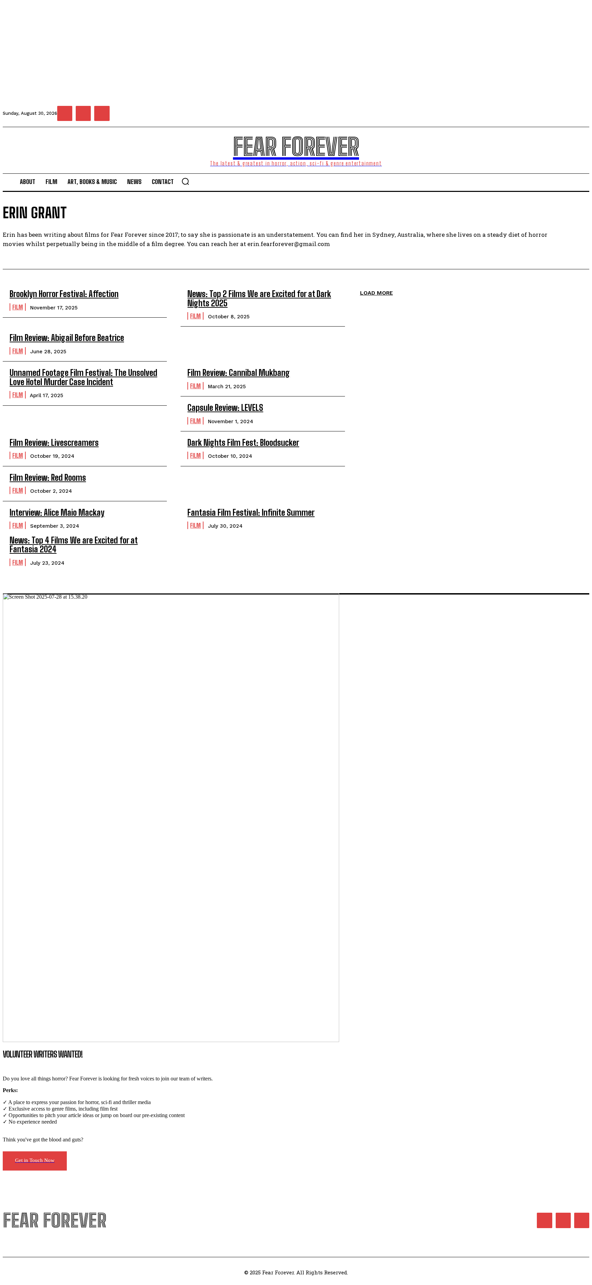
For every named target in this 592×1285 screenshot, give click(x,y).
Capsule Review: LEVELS (225, 408)
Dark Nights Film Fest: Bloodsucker (243, 443)
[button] (185, 181)
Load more (376, 293)
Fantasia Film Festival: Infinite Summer (250, 512)
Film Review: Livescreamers (54, 443)
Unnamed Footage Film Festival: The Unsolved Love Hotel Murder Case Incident (83, 377)
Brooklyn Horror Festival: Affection (64, 294)
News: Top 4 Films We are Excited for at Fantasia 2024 (74, 544)
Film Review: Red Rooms (48, 477)
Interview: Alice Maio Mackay (57, 512)
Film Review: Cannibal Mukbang (238, 373)
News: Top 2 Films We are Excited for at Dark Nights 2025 (259, 298)
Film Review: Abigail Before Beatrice (67, 338)
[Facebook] (64, 113)
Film (17, 307)
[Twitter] (101, 113)
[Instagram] (83, 113)
